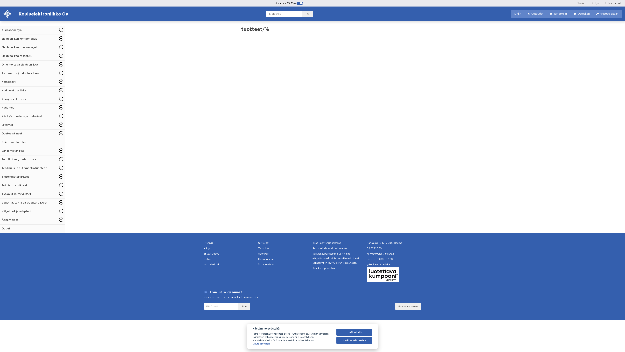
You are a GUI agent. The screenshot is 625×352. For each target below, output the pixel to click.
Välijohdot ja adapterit (17, 211)
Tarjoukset (560, 13)
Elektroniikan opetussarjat (19, 47)
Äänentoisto (10, 219)
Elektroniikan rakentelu (17, 56)
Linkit (517, 13)
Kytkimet (8, 107)
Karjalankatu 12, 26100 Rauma (384, 242)
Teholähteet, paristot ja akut (21, 159)
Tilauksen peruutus (323, 268)
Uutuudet (536, 13)
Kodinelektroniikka (14, 90)
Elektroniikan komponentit (19, 38)
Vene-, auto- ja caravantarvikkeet (25, 202)
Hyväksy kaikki (354, 332)
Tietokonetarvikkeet (15, 176)
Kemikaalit (9, 81)
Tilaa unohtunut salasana (326, 242)
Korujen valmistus (14, 99)
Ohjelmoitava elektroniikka (20, 64)
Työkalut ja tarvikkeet (16, 194)
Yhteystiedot (613, 3)
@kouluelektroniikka (378, 264)
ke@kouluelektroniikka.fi (381, 253)
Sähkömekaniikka (13, 150)
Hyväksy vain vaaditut (354, 340)
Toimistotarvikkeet (14, 185)
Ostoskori (583, 13)
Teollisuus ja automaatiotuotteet (24, 168)
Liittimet (7, 124)
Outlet (6, 228)
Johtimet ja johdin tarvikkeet (21, 73)
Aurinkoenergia (12, 30)
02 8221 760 (374, 248)
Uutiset (208, 258)
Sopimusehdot (266, 264)
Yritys (595, 3)
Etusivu (581, 3)
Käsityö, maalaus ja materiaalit (23, 116)
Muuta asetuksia (261, 343)
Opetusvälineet (12, 133)
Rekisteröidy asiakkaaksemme (329, 248)
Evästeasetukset (408, 306)
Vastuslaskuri (211, 264)
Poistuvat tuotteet (15, 142)
